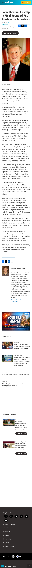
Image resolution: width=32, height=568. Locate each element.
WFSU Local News (8, 256)
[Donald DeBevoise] (5, 271)
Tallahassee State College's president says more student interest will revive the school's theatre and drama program (22, 361)
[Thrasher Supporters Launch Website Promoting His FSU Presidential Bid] (9, 444)
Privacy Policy (7, 539)
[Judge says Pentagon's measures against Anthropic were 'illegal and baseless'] (7, 345)
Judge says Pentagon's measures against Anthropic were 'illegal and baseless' (22, 346)
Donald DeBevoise (7, 23)
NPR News (16, 342)
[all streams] (29, 566)
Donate (26, 2)
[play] (3, 566)
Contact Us (6, 535)
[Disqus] (16, 484)
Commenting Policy (8, 546)
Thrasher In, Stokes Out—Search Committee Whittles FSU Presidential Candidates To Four (21, 423)
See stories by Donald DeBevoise (18, 300)
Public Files (6, 542)
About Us (5, 528)
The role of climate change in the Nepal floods (15, 374)
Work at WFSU (7, 531)
